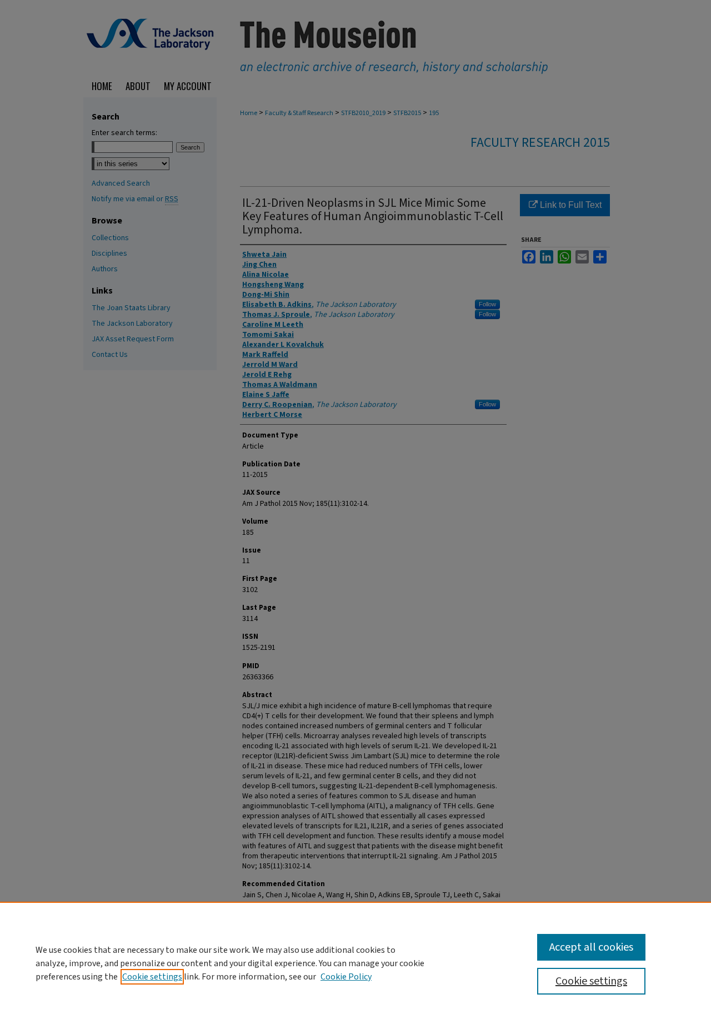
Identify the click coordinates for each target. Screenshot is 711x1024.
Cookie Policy (346, 977)
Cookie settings (152, 977)
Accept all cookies (591, 947)
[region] (355, 963)
